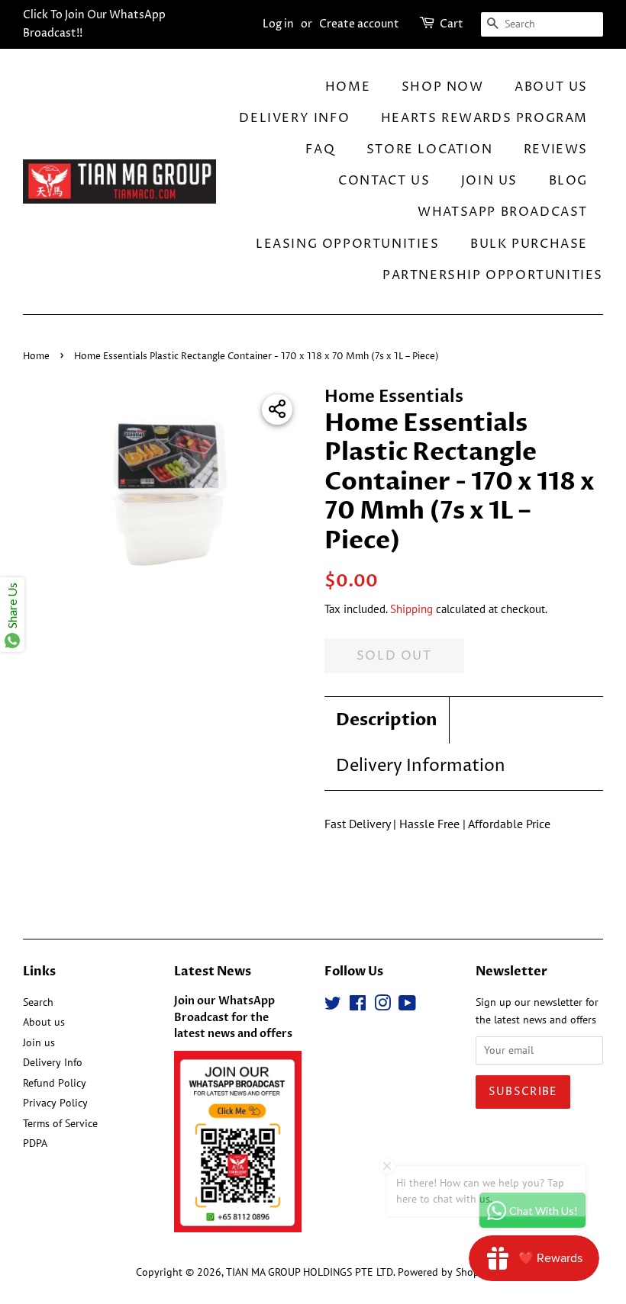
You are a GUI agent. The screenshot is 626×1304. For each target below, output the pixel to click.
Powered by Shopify (444, 1272)
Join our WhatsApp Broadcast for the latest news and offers (233, 1018)
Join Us (489, 180)
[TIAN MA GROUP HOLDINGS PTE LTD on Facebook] (357, 1006)
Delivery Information (420, 766)
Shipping (411, 609)
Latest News (212, 971)
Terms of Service (60, 1123)
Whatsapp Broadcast (503, 212)
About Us (551, 87)
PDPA (35, 1143)
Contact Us (384, 180)
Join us (39, 1042)
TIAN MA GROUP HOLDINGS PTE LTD (309, 1272)
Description (386, 719)
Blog (568, 180)
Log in (278, 24)
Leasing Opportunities (348, 244)
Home (347, 87)
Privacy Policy (55, 1103)
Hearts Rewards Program (484, 118)
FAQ (320, 149)
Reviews (556, 149)
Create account (359, 24)
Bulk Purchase (529, 244)
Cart (451, 24)
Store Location (429, 149)
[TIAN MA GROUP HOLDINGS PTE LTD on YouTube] (407, 1006)
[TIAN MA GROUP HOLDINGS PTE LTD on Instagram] (382, 1006)
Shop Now (443, 87)
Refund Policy (54, 1083)
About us (44, 1022)
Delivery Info (294, 118)
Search (38, 1002)
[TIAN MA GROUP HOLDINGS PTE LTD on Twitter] (332, 1006)
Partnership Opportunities (492, 275)
